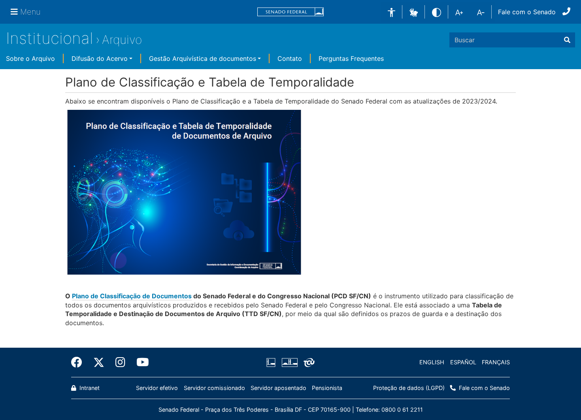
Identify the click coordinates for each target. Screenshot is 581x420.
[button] (413, 11)
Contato (289, 58)
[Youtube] (140, 362)
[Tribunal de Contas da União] (308, 362)
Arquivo (122, 39)
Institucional (49, 38)
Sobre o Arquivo (30, 58)
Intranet (89, 387)
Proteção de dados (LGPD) (409, 387)
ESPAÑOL (463, 362)
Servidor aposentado (278, 387)
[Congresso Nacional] (289, 362)
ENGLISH (431, 362)
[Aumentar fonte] (459, 11)
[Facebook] (79, 362)
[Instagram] (120, 362)
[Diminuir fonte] (481, 11)
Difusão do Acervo (100, 58)
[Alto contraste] (436, 11)
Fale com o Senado (527, 12)
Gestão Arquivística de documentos (202, 58)
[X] (99, 362)
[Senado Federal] (290, 12)
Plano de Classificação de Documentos (132, 296)
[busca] (567, 40)
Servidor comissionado (214, 387)
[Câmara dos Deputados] (272, 362)
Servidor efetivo (157, 387)
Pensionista (327, 387)
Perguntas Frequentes (351, 58)
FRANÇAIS (496, 362)
